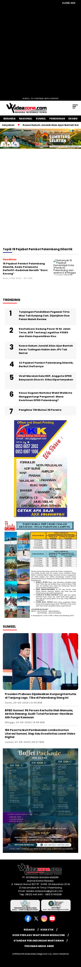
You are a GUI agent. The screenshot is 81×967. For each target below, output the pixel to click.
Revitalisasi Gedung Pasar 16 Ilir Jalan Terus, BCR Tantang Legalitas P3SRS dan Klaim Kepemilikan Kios (44, 332)
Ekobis (73, 118)
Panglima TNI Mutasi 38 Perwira (40, 410)
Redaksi (29, 929)
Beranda (9, 118)
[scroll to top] (75, 945)
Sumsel (41, 118)
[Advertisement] (40, 203)
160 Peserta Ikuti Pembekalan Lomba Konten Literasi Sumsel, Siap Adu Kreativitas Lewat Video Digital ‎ (40, 733)
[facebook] (28, 920)
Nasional (25, 118)
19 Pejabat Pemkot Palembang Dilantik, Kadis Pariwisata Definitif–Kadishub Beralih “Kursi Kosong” (25, 268)
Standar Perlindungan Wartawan (39, 940)
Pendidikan (57, 118)
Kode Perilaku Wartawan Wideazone (38, 935)
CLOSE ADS (68, 3)
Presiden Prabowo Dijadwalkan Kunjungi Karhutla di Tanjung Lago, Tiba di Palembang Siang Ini (40, 695)
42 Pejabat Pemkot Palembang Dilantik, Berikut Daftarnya (46, 364)
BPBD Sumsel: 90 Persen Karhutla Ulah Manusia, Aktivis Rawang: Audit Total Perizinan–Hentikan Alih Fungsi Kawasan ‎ (39, 713)
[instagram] (44, 920)
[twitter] (36, 920)
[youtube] (52, 920)
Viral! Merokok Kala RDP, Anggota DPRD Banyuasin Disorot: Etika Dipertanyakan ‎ (46, 378)
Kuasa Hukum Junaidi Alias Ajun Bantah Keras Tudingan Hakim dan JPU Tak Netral (46, 349)
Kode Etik (46, 929)
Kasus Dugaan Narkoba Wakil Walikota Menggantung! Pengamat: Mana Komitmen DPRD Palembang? (45, 396)
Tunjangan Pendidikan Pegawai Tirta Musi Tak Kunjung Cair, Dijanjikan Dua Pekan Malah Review (44, 315)
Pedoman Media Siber (39, 946)
